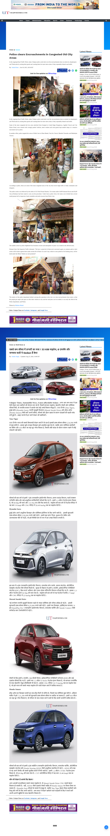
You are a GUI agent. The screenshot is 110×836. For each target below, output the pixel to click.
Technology (78, 20)
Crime (62, 20)
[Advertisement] (55, 34)
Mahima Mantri (19, 305)
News (21, 20)
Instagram (34, 310)
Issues (18, 50)
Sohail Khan (15, 67)
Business (69, 20)
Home (11, 50)
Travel (27, 20)
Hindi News (19, 345)
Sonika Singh (15, 356)
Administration (36, 20)
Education (47, 20)
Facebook (27, 310)
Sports (55, 20)
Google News (44, 310)
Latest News (85, 51)
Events (87, 20)
